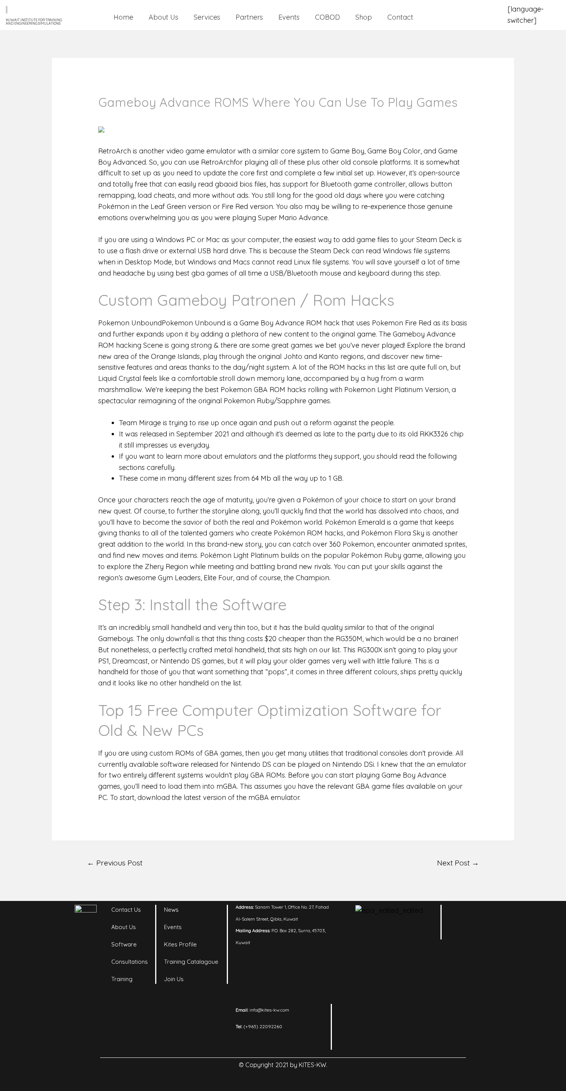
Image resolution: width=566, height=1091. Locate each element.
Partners (249, 17)
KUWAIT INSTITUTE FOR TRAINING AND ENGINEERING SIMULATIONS (34, 21)
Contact (400, 17)
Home (123, 17)
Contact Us (126, 909)
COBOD (327, 17)
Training (121, 979)
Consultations (129, 961)
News (171, 909)
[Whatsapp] (483, 933)
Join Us (174, 979)
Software (124, 944)
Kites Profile (180, 944)
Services (207, 17)
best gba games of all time (219, 273)
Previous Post (114, 862)
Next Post (458, 862)
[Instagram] (483, 914)
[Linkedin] (462, 914)
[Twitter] (462, 933)
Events (289, 17)
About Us (163, 17)
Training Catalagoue (191, 961)
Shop (363, 17)
